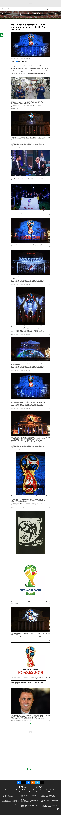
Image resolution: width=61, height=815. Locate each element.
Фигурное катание (11, 789)
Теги (51, 789)
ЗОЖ (22, 789)
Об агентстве (39, 791)
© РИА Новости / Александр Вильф (17, 58)
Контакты (45, 791)
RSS (49, 791)
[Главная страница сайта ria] (26, 14)
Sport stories (42, 789)
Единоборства (36, 789)
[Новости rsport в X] (42, 782)
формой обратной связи (46, 806)
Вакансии (4, 797)
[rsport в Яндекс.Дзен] (23, 782)
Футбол (5, 789)
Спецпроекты (10, 791)
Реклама (16, 791)
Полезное (55, 789)
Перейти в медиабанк (26, 58)
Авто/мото (30, 789)
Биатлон (18, 789)
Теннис (47, 789)
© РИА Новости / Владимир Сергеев (17, 720)
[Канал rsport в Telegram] (37, 782)
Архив (52, 791)
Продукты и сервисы (23, 791)
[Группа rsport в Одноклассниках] (33, 782)
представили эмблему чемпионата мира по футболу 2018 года (28, 101)
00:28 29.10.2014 (5, 20)
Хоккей (25, 789)
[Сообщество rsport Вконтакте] (28, 782)
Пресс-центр (32, 791)
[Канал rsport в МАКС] (19, 782)
